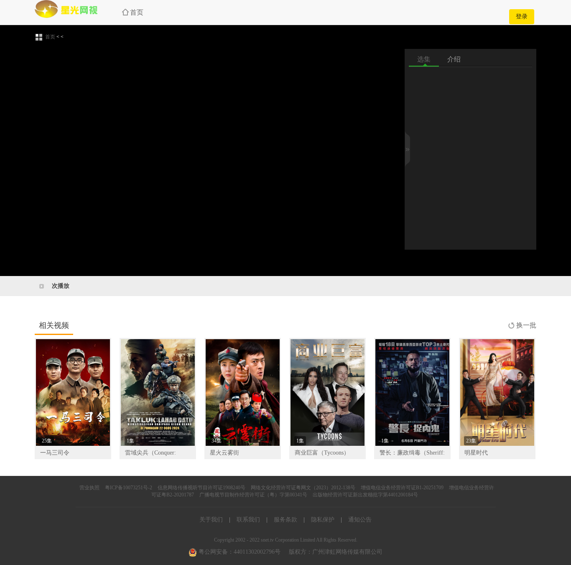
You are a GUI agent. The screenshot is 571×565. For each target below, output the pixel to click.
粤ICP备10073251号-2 (128, 488)
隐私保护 (322, 519)
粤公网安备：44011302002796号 (238, 552)
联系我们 (248, 519)
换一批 (526, 325)
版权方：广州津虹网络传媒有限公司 (335, 552)
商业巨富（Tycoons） (322, 453)
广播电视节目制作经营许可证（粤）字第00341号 (253, 495)
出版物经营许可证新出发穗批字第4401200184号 (365, 495)
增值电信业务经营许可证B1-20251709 (402, 488)
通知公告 (360, 519)
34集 (217, 441)
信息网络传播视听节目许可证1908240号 (201, 488)
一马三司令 (54, 453)
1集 (130, 441)
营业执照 (89, 488)
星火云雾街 (224, 453)
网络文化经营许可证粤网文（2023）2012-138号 (303, 488)
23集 (471, 441)
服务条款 (285, 519)
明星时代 (476, 453)
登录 (522, 16)
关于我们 (211, 519)
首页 (136, 12)
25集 (47, 441)
